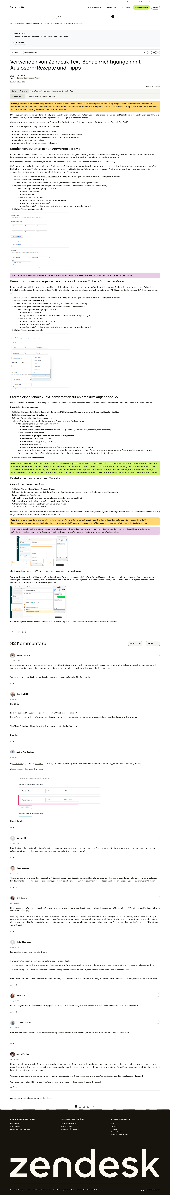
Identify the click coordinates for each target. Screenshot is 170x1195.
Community (111, 7)
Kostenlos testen (141, 7)
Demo (155, 7)
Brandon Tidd (22, 694)
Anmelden (126, 7)
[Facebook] (154, 52)
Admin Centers (51, 176)
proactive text (16, 1067)
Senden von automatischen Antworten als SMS (35, 131)
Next (93, 1106)
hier (130, 275)
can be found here (138, 922)
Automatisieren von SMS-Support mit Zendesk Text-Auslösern (104, 122)
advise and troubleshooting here (97, 1064)
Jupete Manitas (23, 1054)
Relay (88, 665)
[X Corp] (150, 52)
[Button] (12, 632)
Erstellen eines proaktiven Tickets (29, 140)
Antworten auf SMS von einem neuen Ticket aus (35, 143)
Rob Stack (21, 75)
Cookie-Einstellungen (59, 1189)
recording (116, 878)
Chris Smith (17, 763)
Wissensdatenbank (94, 7)
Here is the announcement (40, 668)
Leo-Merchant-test (24, 1022)
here (73, 881)
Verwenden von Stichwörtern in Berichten (93, 453)
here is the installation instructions (93, 668)
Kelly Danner (22, 898)
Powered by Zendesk (153, 1190)
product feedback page (79, 1082)
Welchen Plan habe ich (153, 87)
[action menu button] (158, 654)
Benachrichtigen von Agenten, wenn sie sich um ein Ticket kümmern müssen (48, 134)
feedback (46, 677)
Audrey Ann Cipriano (25, 752)
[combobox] (135, 643)
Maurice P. (21, 995)
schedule (39, 763)
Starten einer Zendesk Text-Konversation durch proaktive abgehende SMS (47, 137)
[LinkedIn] (146, 52)
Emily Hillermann (24, 942)
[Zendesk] (85, 1163)
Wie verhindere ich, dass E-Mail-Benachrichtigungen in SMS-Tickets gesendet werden (118, 472)
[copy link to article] (158, 52)
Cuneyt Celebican (24, 655)
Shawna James (23, 868)
